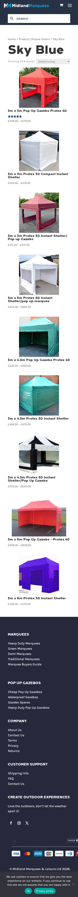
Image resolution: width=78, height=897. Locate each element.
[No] (73, 884)
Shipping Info (18, 773)
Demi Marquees (19, 654)
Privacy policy (45, 891)
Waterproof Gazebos (23, 697)
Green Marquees (20, 648)
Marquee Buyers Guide (24, 664)
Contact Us (16, 735)
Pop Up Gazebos (24, 683)
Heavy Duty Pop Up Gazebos (28, 707)
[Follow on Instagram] (19, 823)
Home (12, 39)
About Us (15, 730)
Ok (28, 891)
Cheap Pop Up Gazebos (25, 692)
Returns (14, 751)
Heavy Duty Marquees (24, 643)
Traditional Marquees (24, 659)
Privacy (13, 746)
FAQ (11, 778)
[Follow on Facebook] (11, 823)
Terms (12, 740)
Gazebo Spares (19, 702)
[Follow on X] (27, 823)
